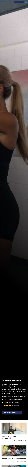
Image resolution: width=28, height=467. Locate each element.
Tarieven (17, 2)
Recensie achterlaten (11, 413)
